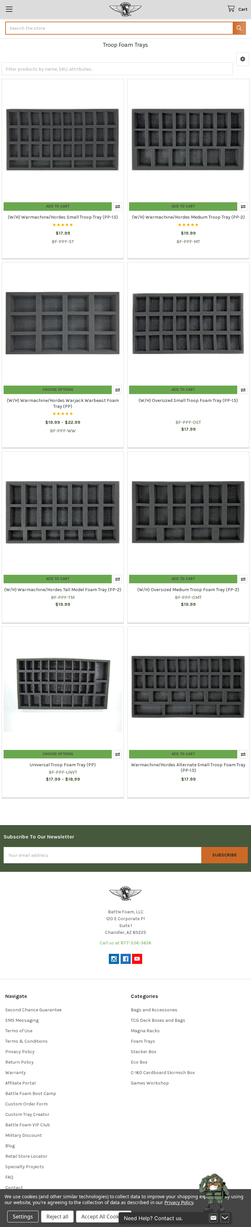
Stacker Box (143, 1051)
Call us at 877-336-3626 (125, 943)
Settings (23, 1216)
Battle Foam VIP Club (27, 1125)
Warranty (15, 1072)
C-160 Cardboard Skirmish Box (163, 1072)
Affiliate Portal (20, 1083)
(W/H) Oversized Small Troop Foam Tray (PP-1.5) (188, 400)
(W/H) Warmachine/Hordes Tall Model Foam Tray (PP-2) (62, 589)
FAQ (9, 1177)
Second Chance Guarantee (33, 1010)
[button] (242, 59)
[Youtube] (137, 959)
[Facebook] (126, 959)
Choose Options (57, 390)
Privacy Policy (20, 1051)
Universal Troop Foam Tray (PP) (63, 765)
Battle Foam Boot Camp (30, 1093)
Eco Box (139, 1062)
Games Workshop (150, 1083)
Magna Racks (145, 1031)
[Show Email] (213, 1218)
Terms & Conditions (26, 1041)
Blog (10, 1146)
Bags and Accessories (154, 1010)
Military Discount (23, 1135)
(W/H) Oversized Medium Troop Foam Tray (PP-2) (188, 589)
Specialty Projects (24, 1166)
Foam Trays (143, 1041)
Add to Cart (57, 206)
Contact (14, 1187)
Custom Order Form (26, 1104)
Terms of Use (18, 1031)
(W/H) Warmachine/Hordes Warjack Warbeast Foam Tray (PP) (63, 403)
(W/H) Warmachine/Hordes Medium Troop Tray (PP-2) (188, 217)
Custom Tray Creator (27, 1114)
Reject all (57, 1216)
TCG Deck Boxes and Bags (158, 1020)
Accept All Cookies (103, 1216)
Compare (117, 206)
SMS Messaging (22, 1020)
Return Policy (19, 1062)
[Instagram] (114, 959)
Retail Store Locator (26, 1156)
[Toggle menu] (9, 9)
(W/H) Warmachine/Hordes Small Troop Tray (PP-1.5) (63, 217)
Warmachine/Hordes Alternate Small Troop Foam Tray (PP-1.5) (188, 767)
